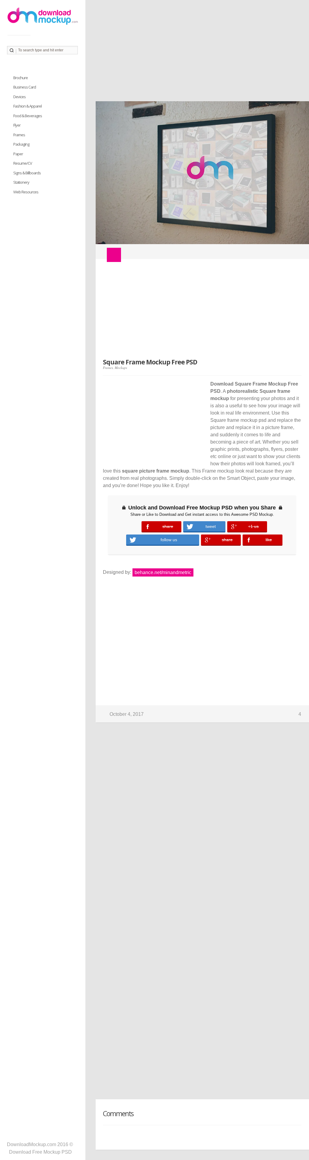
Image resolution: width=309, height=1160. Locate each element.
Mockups (121, 367)
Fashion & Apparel (27, 106)
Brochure (20, 77)
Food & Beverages (27, 115)
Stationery (21, 182)
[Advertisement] (197, 53)
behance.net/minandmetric (163, 572)
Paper (18, 154)
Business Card (24, 87)
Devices (19, 96)
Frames (108, 367)
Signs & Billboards (27, 173)
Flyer (17, 125)
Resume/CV (22, 163)
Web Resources (25, 192)
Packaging (21, 144)
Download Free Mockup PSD (40, 1152)
